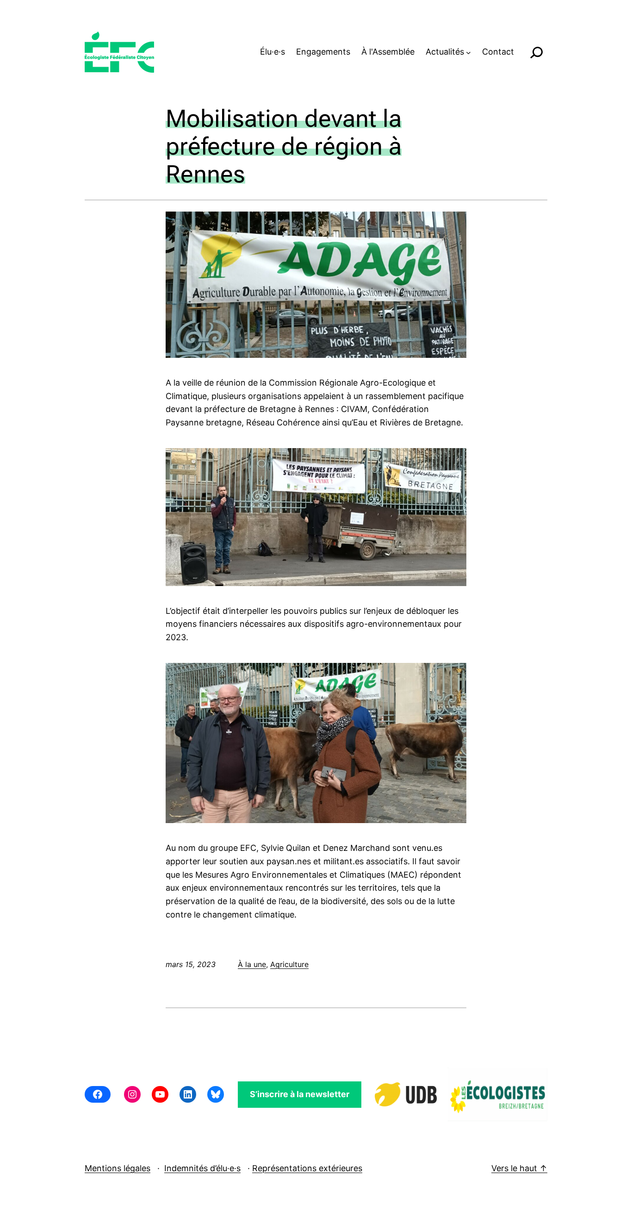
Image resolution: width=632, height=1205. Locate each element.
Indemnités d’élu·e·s (202, 1168)
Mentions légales (117, 1168)
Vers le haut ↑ (519, 1168)
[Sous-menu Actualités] (468, 52)
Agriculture (289, 964)
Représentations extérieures (307, 1168)
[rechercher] (536, 52)
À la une (252, 964)
